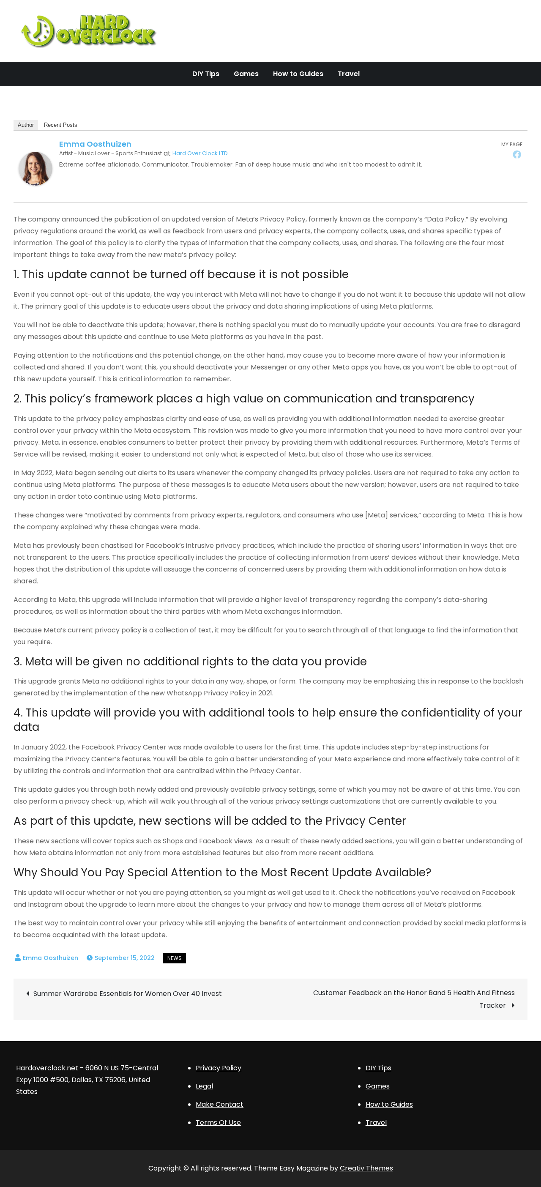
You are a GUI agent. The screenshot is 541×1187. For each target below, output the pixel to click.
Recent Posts (60, 125)
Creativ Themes (366, 1168)
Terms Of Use (218, 1122)
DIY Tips (205, 74)
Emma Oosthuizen (95, 144)
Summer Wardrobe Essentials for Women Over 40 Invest (127, 993)
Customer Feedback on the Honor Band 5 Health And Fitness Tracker (414, 999)
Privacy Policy (218, 1068)
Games (246, 74)
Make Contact (219, 1104)
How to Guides (298, 74)
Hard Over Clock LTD (200, 153)
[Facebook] (517, 154)
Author (26, 125)
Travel (349, 74)
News (174, 958)
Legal (204, 1086)
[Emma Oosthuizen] (35, 169)
